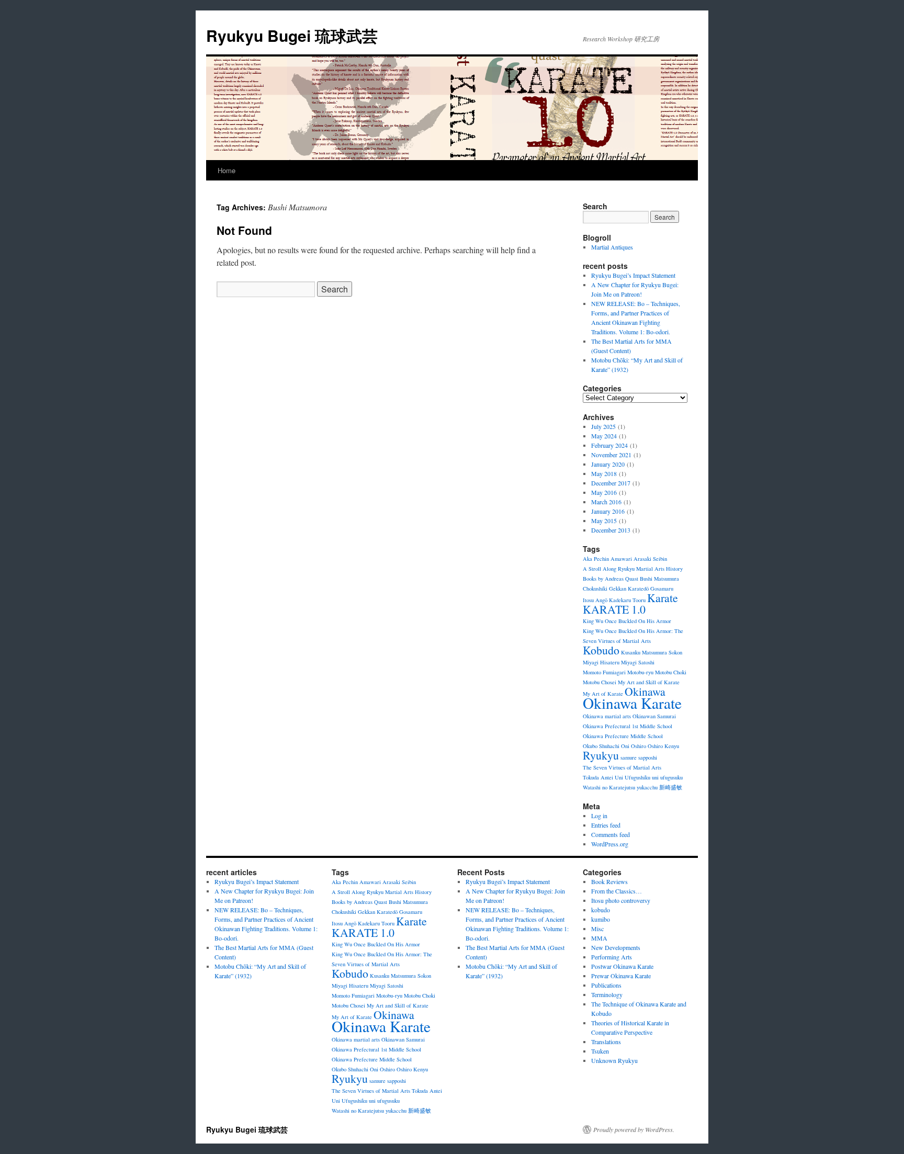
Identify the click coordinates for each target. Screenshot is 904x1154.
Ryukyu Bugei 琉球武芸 (292, 35)
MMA (599, 938)
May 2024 (604, 436)
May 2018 (604, 473)
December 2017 (610, 483)
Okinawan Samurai (654, 716)
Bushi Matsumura (659, 578)
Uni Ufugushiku (632, 777)
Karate (662, 597)
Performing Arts (611, 957)
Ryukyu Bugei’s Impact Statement (633, 275)
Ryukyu (601, 755)
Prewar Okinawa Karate (621, 975)
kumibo (600, 919)
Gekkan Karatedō (629, 588)
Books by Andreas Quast (610, 578)
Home (226, 170)
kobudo (600, 910)
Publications (606, 985)
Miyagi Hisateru (601, 662)
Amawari (621, 558)
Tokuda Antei (598, 777)
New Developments (615, 947)
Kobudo (601, 650)
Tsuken (600, 1051)
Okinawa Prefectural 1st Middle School (627, 726)
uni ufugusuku (667, 777)
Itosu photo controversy (620, 900)
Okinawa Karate (632, 703)
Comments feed (610, 834)
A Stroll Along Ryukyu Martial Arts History (633, 568)
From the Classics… (616, 891)
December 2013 (610, 530)
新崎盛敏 (670, 787)
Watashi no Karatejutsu (609, 787)
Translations (606, 1041)
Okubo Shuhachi (601, 746)
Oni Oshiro (633, 746)
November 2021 (611, 454)
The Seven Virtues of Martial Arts (622, 767)
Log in (599, 815)
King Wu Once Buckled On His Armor (627, 621)
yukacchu (647, 787)
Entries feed (605, 825)
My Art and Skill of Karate (649, 682)
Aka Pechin (596, 558)
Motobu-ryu (640, 672)
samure (628, 757)
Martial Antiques (612, 247)
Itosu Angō (595, 600)
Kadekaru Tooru (627, 600)
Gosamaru (661, 588)
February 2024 (609, 445)
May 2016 (604, 492)
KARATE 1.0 (614, 609)
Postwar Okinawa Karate (622, 966)
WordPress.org (609, 844)
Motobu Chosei (599, 682)
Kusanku (630, 652)
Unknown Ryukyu (614, 1060)
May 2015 (604, 520)
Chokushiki (595, 588)
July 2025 (603, 426)
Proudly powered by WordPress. (633, 1129)
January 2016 (608, 511)
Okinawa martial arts (607, 716)
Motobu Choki (670, 672)
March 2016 (606, 501)
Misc (597, 928)
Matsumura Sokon (662, 652)
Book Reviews (609, 881)
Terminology (607, 994)
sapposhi (647, 757)
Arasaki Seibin (650, 558)
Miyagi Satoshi (637, 662)
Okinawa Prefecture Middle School (623, 736)
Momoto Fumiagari (604, 672)
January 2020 (608, 464)
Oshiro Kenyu (663, 746)
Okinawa (645, 691)
